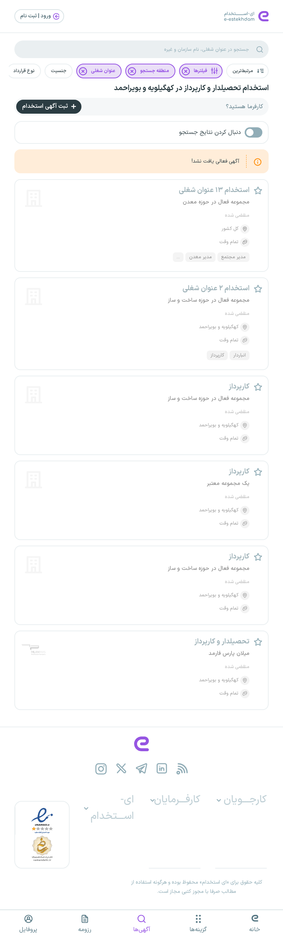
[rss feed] (182, 768)
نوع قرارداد (24, 71)
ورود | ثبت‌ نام (36, 16)
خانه (254, 929)
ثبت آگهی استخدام (45, 106)
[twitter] (121, 768)
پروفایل (28, 929)
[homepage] (141, 744)
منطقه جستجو (154, 71)
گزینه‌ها (198, 929)
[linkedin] (162, 768)
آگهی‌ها (141, 929)
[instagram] (101, 768)
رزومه (84, 929)
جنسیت (58, 71)
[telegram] (141, 768)
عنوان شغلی (103, 71)
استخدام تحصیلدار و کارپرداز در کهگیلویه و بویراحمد (191, 88)
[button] (247, 71)
